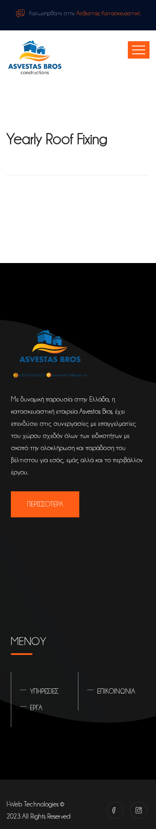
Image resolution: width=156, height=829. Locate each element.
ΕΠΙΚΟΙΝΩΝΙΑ (116, 691)
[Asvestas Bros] (34, 58)
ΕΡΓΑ (36, 707)
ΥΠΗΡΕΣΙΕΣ (44, 691)
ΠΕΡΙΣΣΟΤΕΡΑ (45, 504)
